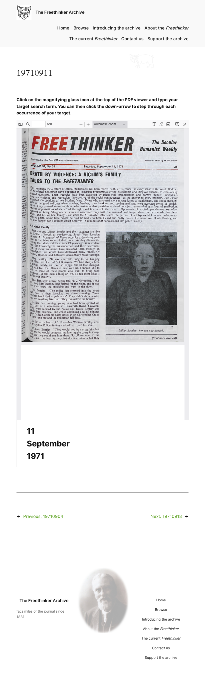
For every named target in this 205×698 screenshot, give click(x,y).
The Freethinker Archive (60, 12)
